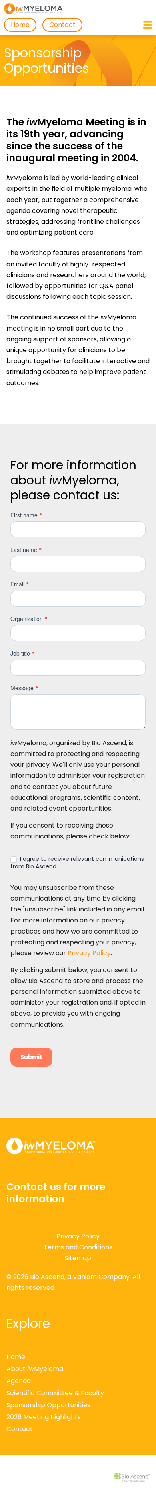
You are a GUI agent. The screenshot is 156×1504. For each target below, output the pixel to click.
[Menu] (147, 25)
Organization (28, 619)
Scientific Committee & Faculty (55, 1393)
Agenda (18, 1380)
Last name (26, 550)
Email (19, 584)
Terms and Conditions (78, 1247)
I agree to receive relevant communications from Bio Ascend (77, 862)
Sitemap (78, 1258)
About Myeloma (34, 1368)
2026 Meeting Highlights (43, 1417)
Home (20, 24)
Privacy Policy (89, 953)
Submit (31, 1057)
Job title (22, 653)
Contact (62, 24)
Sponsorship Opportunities (48, 1405)
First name (26, 515)
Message (24, 688)
